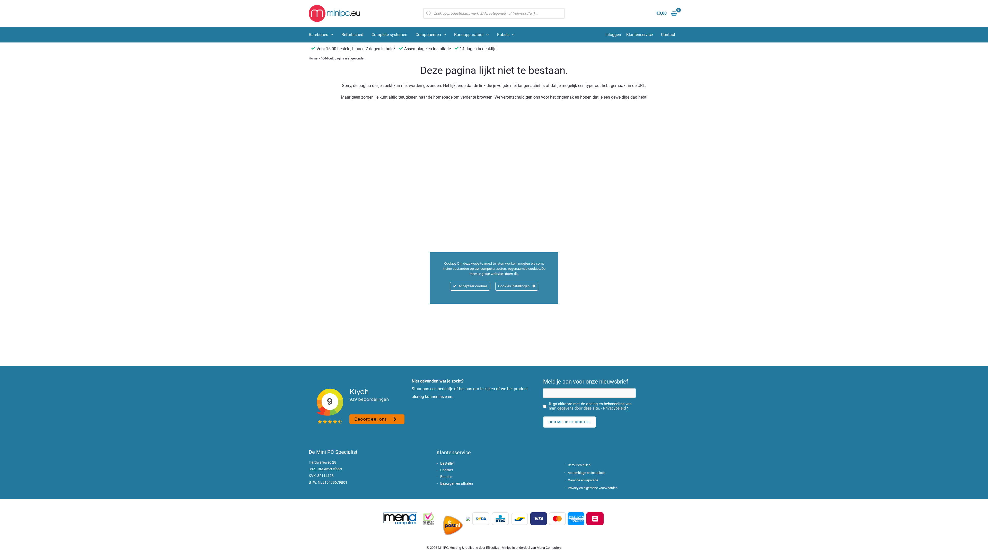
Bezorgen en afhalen (456, 483)
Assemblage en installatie (586, 473)
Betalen (446, 477)
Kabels (503, 34)
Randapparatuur (469, 34)
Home (313, 58)
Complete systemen (389, 34)
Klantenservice (639, 34)
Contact (668, 34)
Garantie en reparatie (583, 480)
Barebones (318, 34)
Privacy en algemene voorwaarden (592, 488)
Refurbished (352, 34)
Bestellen (447, 463)
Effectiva (492, 548)
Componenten (428, 34)
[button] (330, 34)
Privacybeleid (614, 408)
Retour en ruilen (579, 465)
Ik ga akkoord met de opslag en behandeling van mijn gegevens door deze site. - (590, 406)
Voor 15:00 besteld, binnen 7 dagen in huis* (355, 48)
